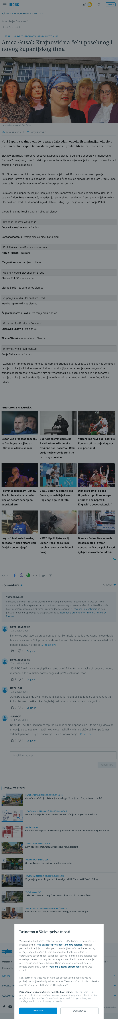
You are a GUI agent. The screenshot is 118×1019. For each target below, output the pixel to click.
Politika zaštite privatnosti (50, 944)
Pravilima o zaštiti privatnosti (64, 966)
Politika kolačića (73, 944)
